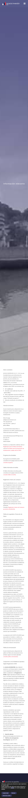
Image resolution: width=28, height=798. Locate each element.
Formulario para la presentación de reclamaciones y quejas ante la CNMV (13, 449)
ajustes (12, 787)
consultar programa (8, 463)
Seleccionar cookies (6, 795)
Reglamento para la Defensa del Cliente (12, 447)
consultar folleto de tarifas (9, 475)
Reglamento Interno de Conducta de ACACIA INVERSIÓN (13, 508)
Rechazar (13, 793)
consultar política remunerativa (10, 657)
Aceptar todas (5, 793)
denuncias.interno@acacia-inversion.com (13, 736)
